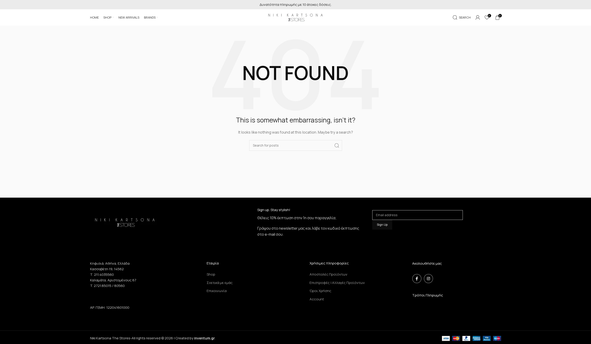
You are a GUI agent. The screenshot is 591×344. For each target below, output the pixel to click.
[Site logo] (295, 17)
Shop (211, 274)
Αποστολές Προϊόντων (328, 274)
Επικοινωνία (217, 290)
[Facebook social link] (416, 278)
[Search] (336, 145)
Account (317, 299)
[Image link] (125, 221)
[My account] (477, 17)
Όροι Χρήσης (320, 290)
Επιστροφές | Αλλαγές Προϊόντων (337, 282)
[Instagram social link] (428, 278)
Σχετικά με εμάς (220, 282)
